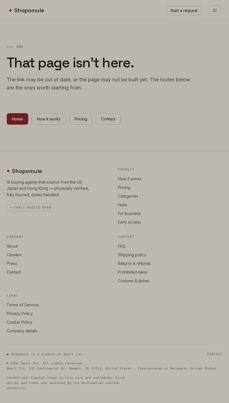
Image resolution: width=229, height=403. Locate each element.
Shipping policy (132, 254)
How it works (49, 119)
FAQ (121, 246)
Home (17, 119)
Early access (129, 222)
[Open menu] (214, 10)
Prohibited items (132, 272)
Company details (22, 330)
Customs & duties (133, 280)
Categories (128, 196)
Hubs (122, 204)
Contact (108, 119)
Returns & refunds (134, 263)
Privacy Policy (20, 313)
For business (129, 213)
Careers (14, 254)
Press (12, 263)
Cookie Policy (19, 322)
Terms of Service (23, 304)
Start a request (183, 10)
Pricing (81, 119)
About (12, 246)
